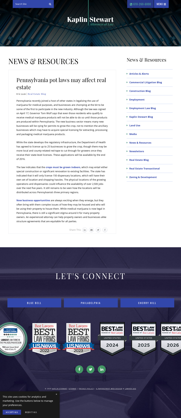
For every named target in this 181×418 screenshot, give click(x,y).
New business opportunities (33, 200)
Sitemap (72, 389)
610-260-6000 (142, 4)
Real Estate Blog (37, 93)
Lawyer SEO (130, 389)
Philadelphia (91, 303)
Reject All (31, 412)
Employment (137, 99)
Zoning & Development (143, 177)
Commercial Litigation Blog (145, 82)
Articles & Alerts (139, 73)
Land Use (134, 125)
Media (133, 134)
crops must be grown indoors (63, 167)
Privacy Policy (86, 389)
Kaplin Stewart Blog (141, 116)
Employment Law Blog (142, 108)
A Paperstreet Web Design (109, 389)
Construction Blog (140, 91)
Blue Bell (34, 303)
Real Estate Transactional (144, 168)
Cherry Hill (147, 303)
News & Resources (140, 142)
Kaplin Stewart (59, 389)
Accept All (12, 412)
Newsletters (136, 151)
